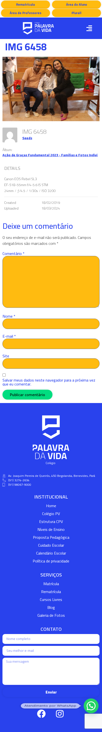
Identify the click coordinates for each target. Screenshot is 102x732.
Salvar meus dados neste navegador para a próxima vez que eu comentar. (48, 382)
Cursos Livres (51, 599)
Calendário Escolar (51, 553)
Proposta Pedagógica (51, 537)
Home (51, 505)
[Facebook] (41, 713)
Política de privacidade (51, 561)
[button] (89, 28)
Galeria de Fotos (51, 615)
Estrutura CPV (51, 521)
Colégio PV (51, 513)
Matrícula (51, 583)
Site (5, 356)
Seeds (27, 138)
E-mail (9, 336)
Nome (8, 316)
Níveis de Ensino (51, 529)
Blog (51, 607)
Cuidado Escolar (51, 545)
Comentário (13, 253)
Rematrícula (51, 591)
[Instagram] (59, 713)
